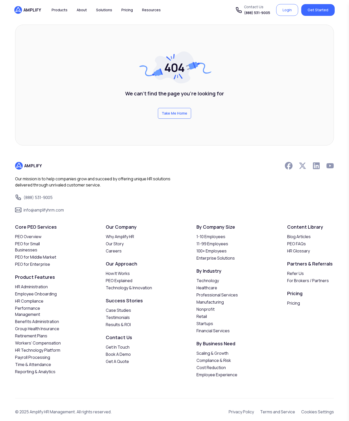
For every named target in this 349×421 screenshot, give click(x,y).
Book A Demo (118, 354)
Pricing (293, 303)
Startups (204, 323)
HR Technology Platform (37, 350)
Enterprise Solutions (215, 258)
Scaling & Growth (212, 353)
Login (287, 9)
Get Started (318, 9)
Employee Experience (216, 375)
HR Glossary (298, 251)
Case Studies (118, 310)
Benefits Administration (37, 321)
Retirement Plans (31, 336)
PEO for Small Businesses (27, 247)
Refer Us (295, 273)
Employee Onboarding (36, 294)
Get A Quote (117, 361)
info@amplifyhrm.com (44, 210)
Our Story (115, 244)
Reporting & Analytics (35, 371)
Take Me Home (174, 113)
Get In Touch (118, 347)
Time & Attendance (33, 364)
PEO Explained (119, 280)
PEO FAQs (296, 244)
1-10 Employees (210, 236)
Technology (207, 280)
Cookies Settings (317, 412)
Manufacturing (210, 302)
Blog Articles (299, 236)
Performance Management (27, 311)
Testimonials (118, 317)
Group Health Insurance (37, 328)
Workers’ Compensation (38, 343)
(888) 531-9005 (257, 12)
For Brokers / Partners (308, 280)
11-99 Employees (212, 244)
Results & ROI (118, 324)
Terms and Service (277, 412)
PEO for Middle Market (35, 257)
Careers (114, 251)
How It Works (118, 273)
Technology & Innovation (129, 288)
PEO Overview (28, 236)
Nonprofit (205, 309)
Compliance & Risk (213, 360)
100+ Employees (211, 251)
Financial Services (213, 331)
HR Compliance (29, 301)
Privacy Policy (241, 412)
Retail (201, 316)
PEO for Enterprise (32, 264)
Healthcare (206, 288)
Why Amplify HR (120, 236)
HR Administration (31, 287)
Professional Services (217, 295)
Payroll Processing (32, 357)
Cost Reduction (211, 367)
